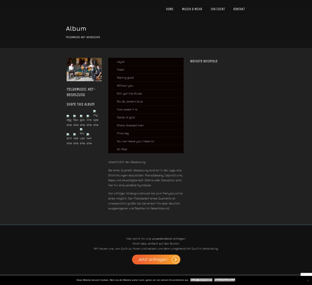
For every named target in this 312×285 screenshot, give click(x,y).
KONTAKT (239, 9)
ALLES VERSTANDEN (201, 280)
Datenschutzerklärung (225, 280)
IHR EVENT (218, 9)
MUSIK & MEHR (192, 9)
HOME (170, 9)
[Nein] (308, 280)
